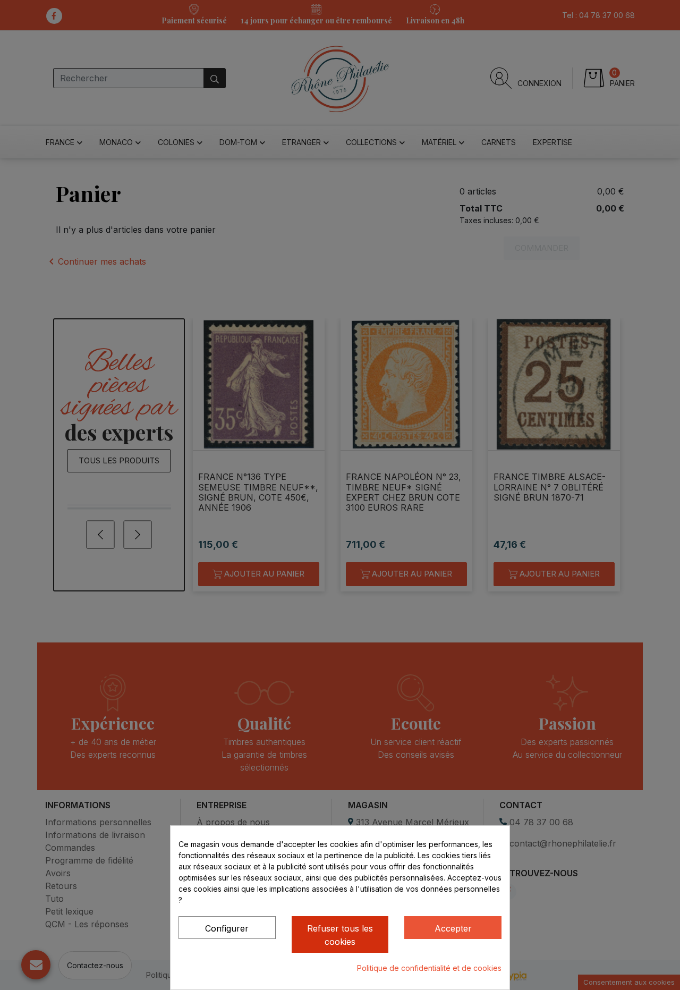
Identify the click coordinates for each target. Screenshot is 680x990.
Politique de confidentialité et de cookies (429, 967)
